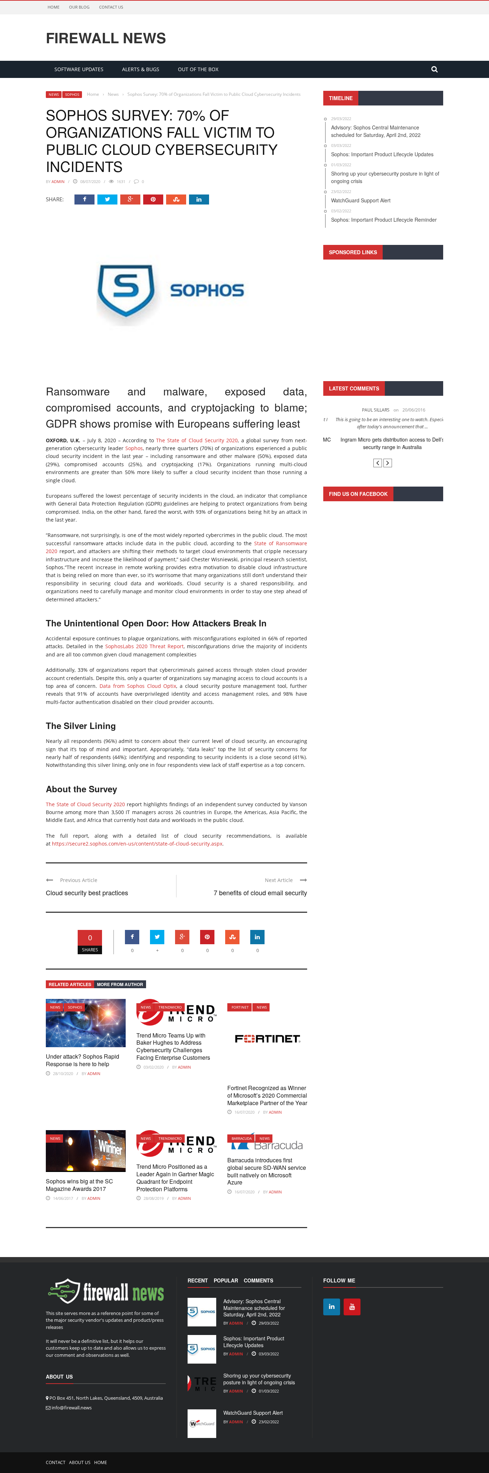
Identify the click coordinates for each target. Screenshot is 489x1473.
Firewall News (106, 37)
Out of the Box (198, 69)
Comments (258, 1280)
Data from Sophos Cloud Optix (138, 686)
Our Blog (79, 7)
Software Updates (78, 69)
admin (58, 181)
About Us (80, 1462)
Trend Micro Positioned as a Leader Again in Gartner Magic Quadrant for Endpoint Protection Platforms (175, 1177)
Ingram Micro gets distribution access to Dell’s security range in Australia (383, 443)
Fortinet (240, 1007)
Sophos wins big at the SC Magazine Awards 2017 (79, 1185)
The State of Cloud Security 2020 (197, 440)
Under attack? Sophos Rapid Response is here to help (82, 1060)
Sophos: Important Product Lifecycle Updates (253, 1341)
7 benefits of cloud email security (260, 892)
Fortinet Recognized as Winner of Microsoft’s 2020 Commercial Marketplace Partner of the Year (267, 1095)
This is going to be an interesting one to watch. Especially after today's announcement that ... (383, 423)
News (54, 94)
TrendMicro (170, 1007)
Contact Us (111, 7)
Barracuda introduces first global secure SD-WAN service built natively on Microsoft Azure (266, 1171)
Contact (56, 1462)
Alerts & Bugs (140, 69)
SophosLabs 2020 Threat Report (144, 646)
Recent (198, 1280)
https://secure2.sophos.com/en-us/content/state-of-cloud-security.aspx (137, 843)
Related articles (70, 984)
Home (53, 7)
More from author (120, 984)
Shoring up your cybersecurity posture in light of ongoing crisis (259, 1378)
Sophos (72, 94)
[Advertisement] (383, 319)
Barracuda (242, 1138)
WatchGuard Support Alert (253, 1412)
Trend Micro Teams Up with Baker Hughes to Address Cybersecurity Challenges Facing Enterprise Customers (173, 1046)
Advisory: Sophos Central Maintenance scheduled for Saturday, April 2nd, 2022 (254, 1307)
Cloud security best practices (87, 892)
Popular (226, 1280)
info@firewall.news (72, 1407)
